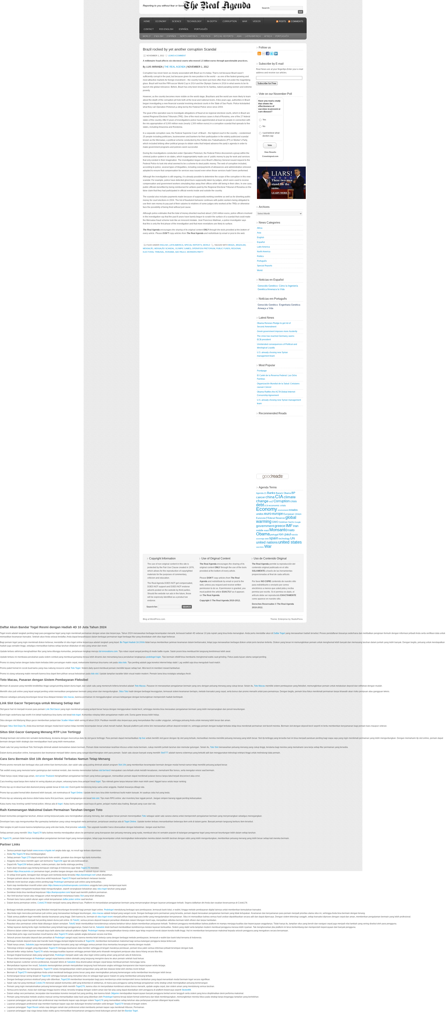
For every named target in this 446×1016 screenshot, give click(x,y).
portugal (274, 534)
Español (184, 29)
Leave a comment (177, 56)
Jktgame (115, 993)
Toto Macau (140, 686)
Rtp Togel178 (19, 854)
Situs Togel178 (35, 833)
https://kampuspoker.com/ (58, 892)
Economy (161, 21)
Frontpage (262, 371)
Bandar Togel (131, 1011)
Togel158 (57, 861)
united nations (267, 542)
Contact (149, 29)
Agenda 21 (261, 493)
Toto (144, 816)
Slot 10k (122, 765)
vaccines (260, 547)
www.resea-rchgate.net (44, 850)
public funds (223, 248)
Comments (297, 21)
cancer (260, 497)
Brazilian (241, 245)
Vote (270, 145)
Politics (205, 36)
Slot (82, 896)
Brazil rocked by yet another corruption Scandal (179, 49)
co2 (271, 501)
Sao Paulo (180, 252)
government (265, 526)
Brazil (231, 245)
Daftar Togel (279, 633)
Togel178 (7, 838)
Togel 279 (26, 857)
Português (200, 29)
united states (290, 542)
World (147, 36)
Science (176, 21)
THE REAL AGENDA (174, 67)
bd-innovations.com (108, 651)
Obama (263, 534)
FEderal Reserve (275, 518)
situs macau (97, 913)
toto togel (76, 715)
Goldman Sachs (286, 522)
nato (291, 530)
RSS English (166, 29)
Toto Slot (214, 747)
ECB (266, 506)
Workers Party (195, 252)
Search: (266, 8)
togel (98, 781)
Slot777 (164, 753)
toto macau (69, 697)
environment (283, 510)
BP (293, 492)
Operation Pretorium (203, 248)
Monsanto (278, 530)
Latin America (253, 36)
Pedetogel (59, 882)
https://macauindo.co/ (24, 871)
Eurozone (261, 518)
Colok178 (42, 903)
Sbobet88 (186, 990)
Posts (282, 21)
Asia (239, 36)
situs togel (102, 889)
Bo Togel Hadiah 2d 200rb (132, 642)
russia (294, 534)
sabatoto (82, 827)
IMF (289, 525)
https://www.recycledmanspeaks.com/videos (69, 885)
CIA (279, 496)
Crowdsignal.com (270, 156)
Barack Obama (283, 493)
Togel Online (77, 792)
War (244, 21)
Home (147, 21)
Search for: (152, 607)
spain (273, 538)
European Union (292, 514)
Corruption (230, 21)
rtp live (142, 738)
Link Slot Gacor (52, 709)
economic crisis (277, 505)
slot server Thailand (44, 776)
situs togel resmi (105, 916)
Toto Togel (75, 668)
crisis (293, 501)
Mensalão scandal (164, 248)
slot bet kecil (105, 770)
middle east (262, 530)
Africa (268, 36)
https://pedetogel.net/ (85, 875)
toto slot (94, 673)
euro (268, 513)
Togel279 (48, 969)
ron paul (285, 534)
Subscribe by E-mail (271, 63)
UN (292, 538)
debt (260, 505)
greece (280, 526)
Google (298, 522)
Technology (194, 21)
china (270, 497)
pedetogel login (153, 657)
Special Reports (223, 36)
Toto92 (76, 920)
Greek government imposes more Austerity (277, 331)
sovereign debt (262, 539)
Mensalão (148, 248)
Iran (295, 526)
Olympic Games (183, 248)
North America (189, 36)
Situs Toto (123, 691)
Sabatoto (100, 927)
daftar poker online (71, 899)
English (158, 36)
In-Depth (212, 21)
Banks (271, 493)
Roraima (169, 252)
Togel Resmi (33, 1007)
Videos (257, 21)
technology (284, 538)
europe (277, 513)
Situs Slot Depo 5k (17, 726)
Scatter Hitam (67, 720)
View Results (270, 152)
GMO (275, 522)
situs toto (122, 662)
